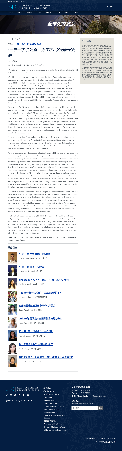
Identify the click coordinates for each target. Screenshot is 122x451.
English (11, 12)
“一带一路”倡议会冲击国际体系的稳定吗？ (40, 319)
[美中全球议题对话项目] (29, 7)
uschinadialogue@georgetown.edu (93, 396)
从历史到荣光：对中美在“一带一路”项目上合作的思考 (46, 358)
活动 (40, 12)
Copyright (102, 438)
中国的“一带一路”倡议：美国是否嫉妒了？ (40, 293)
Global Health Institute (50, 403)
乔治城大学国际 (48, 391)
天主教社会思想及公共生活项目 (54, 406)
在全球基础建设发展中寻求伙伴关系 (37, 306)
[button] (19, 13)
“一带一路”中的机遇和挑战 (27, 43)
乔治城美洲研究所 (50, 400)
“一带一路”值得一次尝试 (31, 267)
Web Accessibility (90, 438)
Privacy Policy (112, 438)
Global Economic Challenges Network (55, 430)
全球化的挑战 (61, 25)
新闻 (76, 12)
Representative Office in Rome (53, 424)
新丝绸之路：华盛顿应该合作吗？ (36, 332)
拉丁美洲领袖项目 (50, 421)
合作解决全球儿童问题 (51, 394)
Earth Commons (48, 397)
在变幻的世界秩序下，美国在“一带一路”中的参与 (44, 280)
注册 (100, 408)
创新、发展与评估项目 (51, 410)
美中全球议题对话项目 (51, 413)
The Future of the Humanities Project (54, 427)
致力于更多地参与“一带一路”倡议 (36, 345)
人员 (58, 12)
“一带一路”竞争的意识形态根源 (35, 254)
